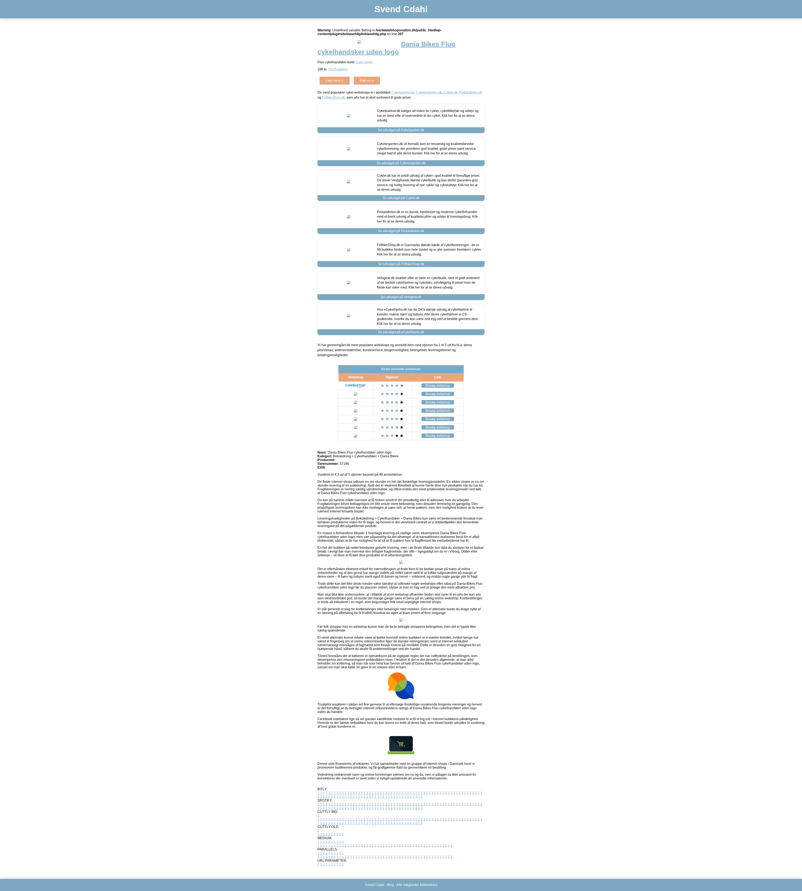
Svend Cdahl (401, 9)
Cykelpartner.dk (402, 92)
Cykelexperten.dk (429, 92)
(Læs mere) (363, 62)
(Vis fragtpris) (338, 69)
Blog (390, 885)
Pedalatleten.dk (470, 92)
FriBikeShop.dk (333, 97)
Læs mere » (334, 80)
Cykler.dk (450, 92)
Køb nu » (367, 80)
